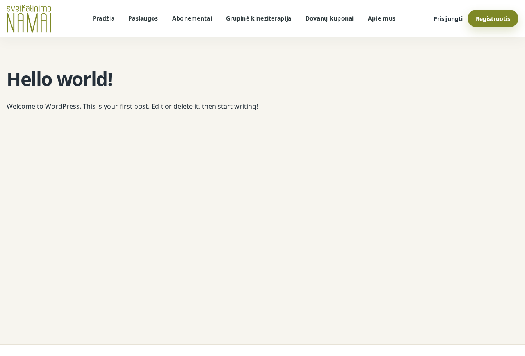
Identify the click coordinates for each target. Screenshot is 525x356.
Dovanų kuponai (330, 18)
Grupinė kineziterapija (259, 18)
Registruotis (493, 19)
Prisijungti (448, 19)
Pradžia (103, 18)
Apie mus (381, 18)
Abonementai (192, 18)
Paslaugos (143, 18)
